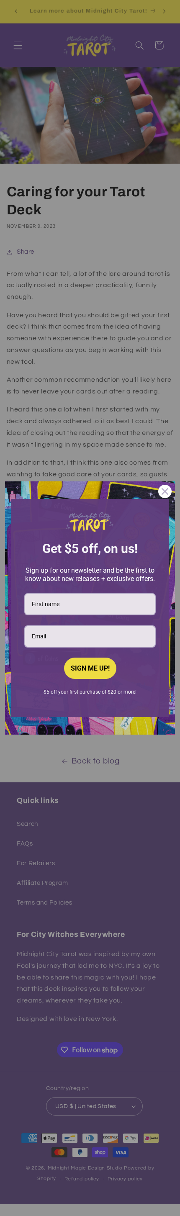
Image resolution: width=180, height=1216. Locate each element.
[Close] (165, 491)
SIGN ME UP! (90, 668)
